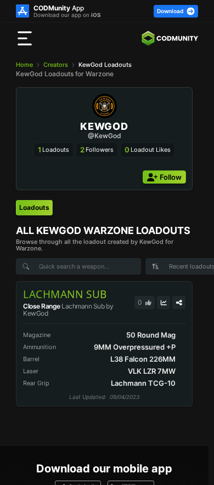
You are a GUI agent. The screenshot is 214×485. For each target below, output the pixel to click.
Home (24, 65)
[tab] (34, 207)
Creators (55, 65)
